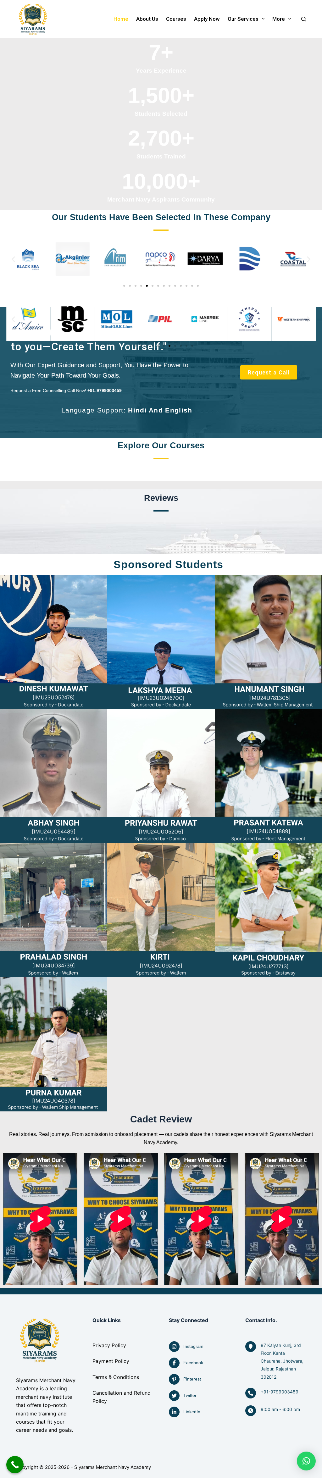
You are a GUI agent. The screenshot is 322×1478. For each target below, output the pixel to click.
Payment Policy (110, 1361)
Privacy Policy (109, 1345)
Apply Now (207, 19)
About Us (147, 19)
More (278, 19)
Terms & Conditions (115, 1377)
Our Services (243, 19)
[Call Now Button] (15, 1464)
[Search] (303, 19)
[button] (13, 259)
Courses (176, 19)
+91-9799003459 (279, 1391)
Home (121, 19)
